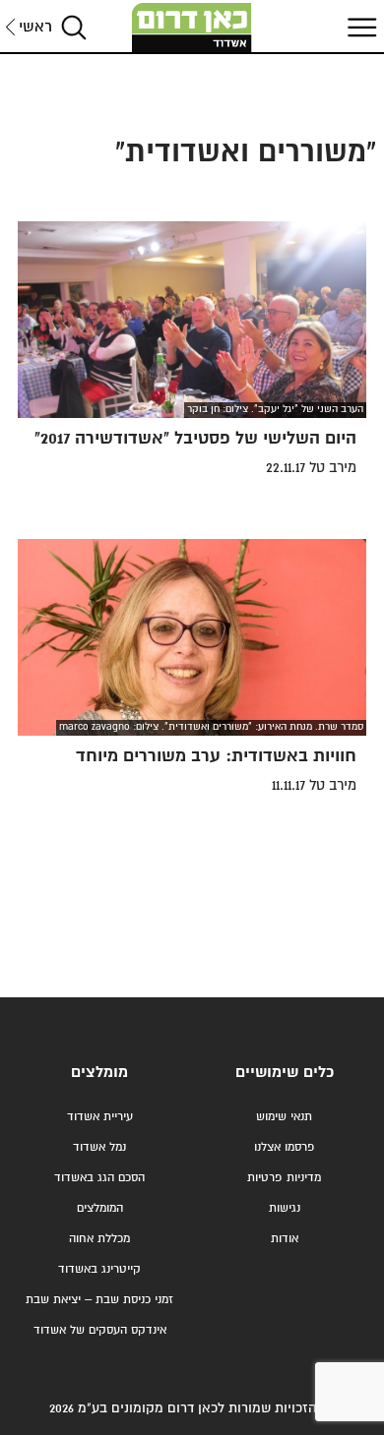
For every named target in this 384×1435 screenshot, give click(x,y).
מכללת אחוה (99, 1238)
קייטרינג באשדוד (99, 1269)
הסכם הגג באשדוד (99, 1177)
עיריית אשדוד (100, 1116)
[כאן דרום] (192, 27)
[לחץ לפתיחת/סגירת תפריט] (359, 27)
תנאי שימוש (284, 1116)
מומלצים (99, 1072)
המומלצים (100, 1208)
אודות (284, 1238)
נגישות (284, 1208)
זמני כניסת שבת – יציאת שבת (99, 1299)
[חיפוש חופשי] (74, 27)
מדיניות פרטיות (284, 1177)
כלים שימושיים (284, 1072)
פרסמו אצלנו (284, 1147)
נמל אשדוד (99, 1147)
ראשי (35, 27)
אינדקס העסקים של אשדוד (99, 1330)
